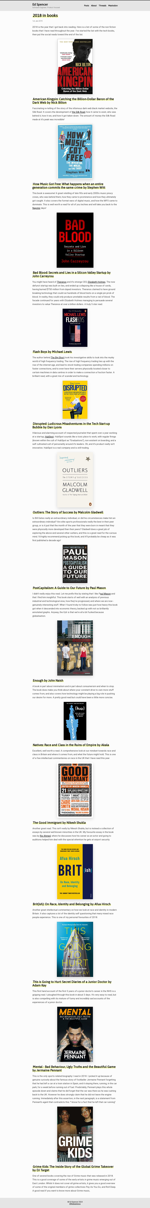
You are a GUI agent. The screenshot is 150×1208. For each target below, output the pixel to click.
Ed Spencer (40, 4)
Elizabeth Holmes (96, 282)
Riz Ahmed (45, 836)
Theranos (61, 282)
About (94, 5)
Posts (86, 5)
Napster (36, 208)
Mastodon (113, 5)
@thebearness (75, 1204)
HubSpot (49, 436)
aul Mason (105, 593)
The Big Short (57, 357)
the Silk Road (78, 112)
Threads (102, 5)
